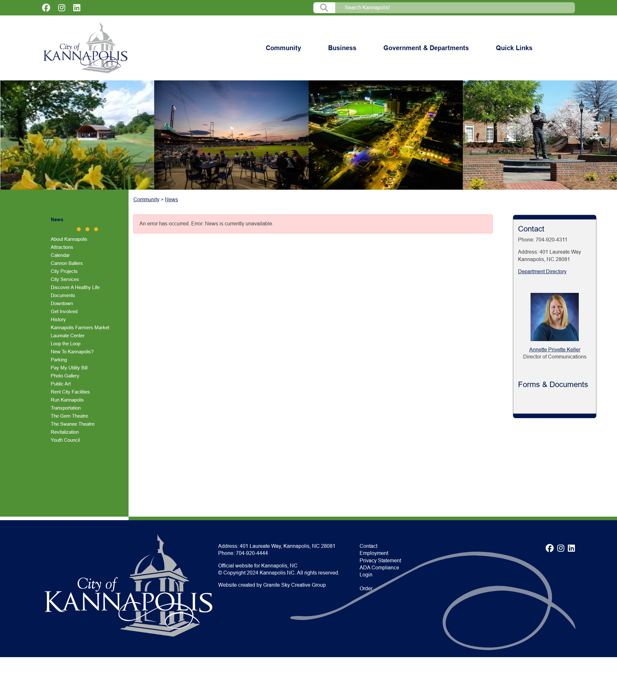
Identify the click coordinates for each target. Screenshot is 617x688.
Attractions (62, 247)
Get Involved (64, 311)
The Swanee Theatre (72, 424)
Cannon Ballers (67, 263)
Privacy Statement (380, 560)
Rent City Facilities (70, 391)
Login (366, 574)
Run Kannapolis (67, 400)
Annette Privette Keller (554, 349)
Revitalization (65, 432)
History (58, 319)
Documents (63, 295)
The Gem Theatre (69, 416)
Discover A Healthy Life (75, 287)
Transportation (66, 408)
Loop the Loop (65, 343)
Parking (59, 359)
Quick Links (514, 48)
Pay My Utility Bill (69, 367)
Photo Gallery (65, 375)
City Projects (64, 271)
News (57, 219)
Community (283, 48)
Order (366, 588)
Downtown (62, 303)
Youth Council (65, 440)
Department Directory (542, 271)
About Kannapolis (69, 239)
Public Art (61, 383)
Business (342, 48)
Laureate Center (68, 335)
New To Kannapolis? (72, 351)
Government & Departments (426, 48)
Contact (368, 546)
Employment (374, 553)
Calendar (60, 255)
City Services (65, 279)
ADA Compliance (379, 567)
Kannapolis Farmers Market (80, 327)
